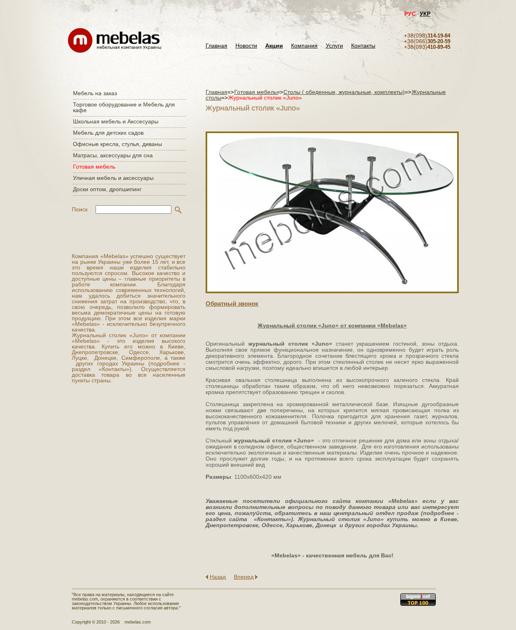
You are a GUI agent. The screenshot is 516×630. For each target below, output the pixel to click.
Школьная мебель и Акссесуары (115, 121)
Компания (304, 46)
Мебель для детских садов (108, 132)
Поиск (79, 209)
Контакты (363, 46)
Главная (216, 46)
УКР (425, 13)
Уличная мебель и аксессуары (113, 178)
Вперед (244, 577)
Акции (274, 46)
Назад (218, 577)
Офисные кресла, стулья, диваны (117, 144)
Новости (246, 46)
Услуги (334, 46)
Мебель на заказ (95, 93)
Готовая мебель (94, 166)
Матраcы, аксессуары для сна (113, 155)
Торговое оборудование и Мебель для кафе (124, 107)
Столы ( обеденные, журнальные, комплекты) (344, 92)
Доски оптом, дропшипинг (107, 189)
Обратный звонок (232, 303)
